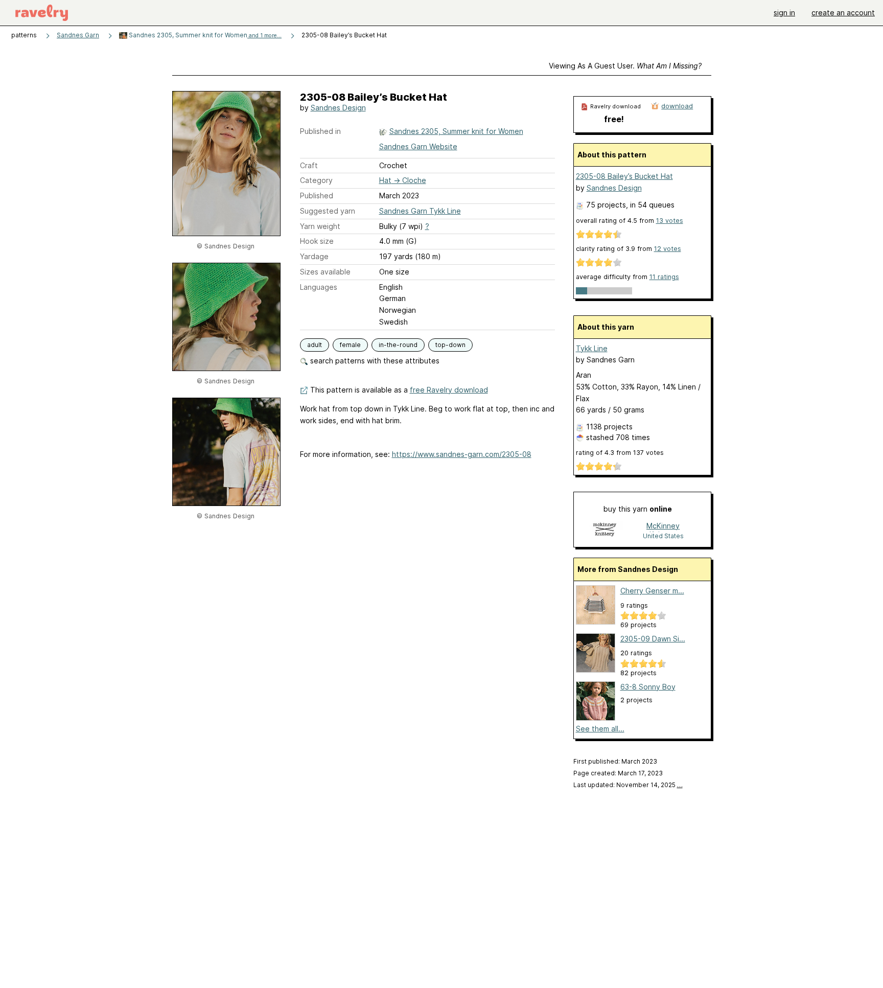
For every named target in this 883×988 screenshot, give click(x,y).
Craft (309, 165)
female (350, 345)
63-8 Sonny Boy (648, 686)
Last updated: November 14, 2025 (628, 785)
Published (316, 195)
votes (669, 220)
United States (663, 536)
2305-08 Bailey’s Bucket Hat (624, 176)
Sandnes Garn (78, 35)
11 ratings (664, 277)
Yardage (314, 256)
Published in (320, 131)
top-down (450, 345)
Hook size (317, 241)
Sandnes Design (338, 107)
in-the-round (398, 345)
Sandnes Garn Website (418, 146)
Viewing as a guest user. (625, 65)
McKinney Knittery (663, 526)
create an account (843, 12)
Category (316, 180)
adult (314, 345)
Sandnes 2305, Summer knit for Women (204, 35)
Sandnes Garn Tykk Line (420, 210)
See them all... (600, 728)
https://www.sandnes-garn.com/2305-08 (461, 454)
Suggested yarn (327, 210)
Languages (318, 287)
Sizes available (325, 271)
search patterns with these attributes (373, 360)
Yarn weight (320, 226)
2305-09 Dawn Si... (652, 638)
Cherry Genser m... (652, 590)
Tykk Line (592, 348)
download (677, 106)
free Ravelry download (449, 389)
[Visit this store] (604, 530)
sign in (784, 12)
